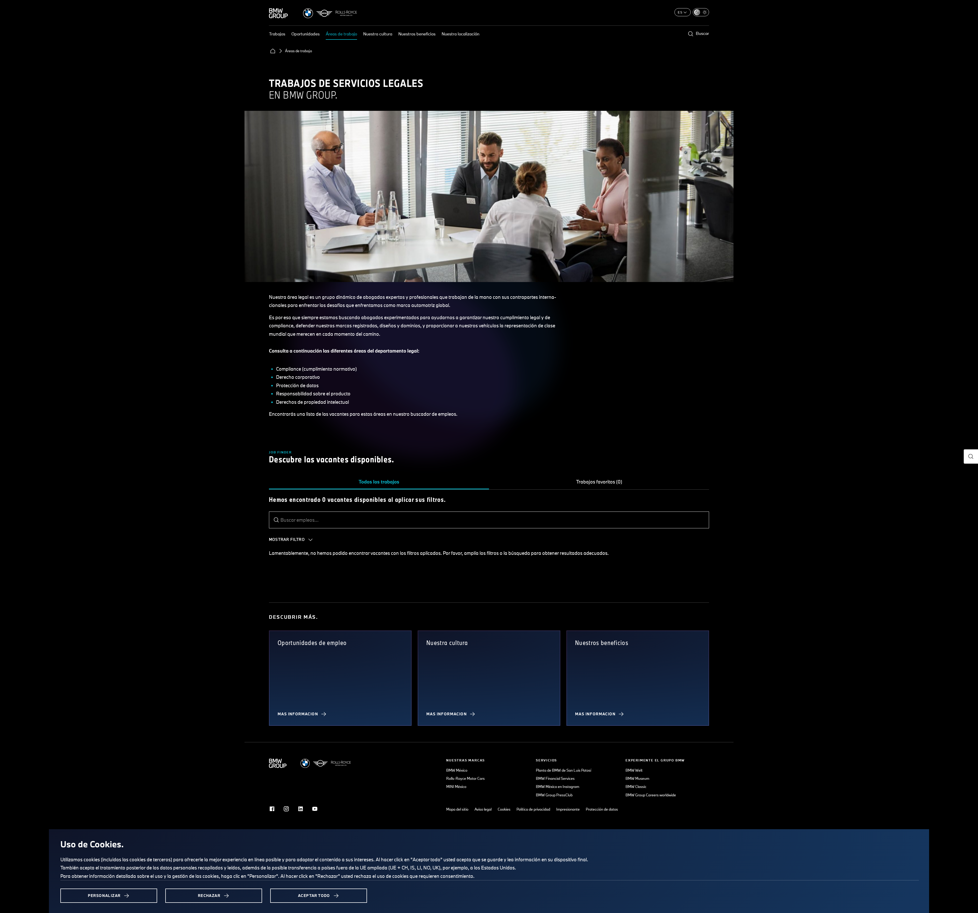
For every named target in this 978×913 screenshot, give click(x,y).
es (680, 12)
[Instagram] (286, 809)
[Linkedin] (300, 809)
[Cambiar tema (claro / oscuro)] (701, 12)
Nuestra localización (460, 33)
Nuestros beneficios (417, 33)
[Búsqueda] (276, 520)
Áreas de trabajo (341, 33)
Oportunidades (305, 33)
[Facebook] (272, 809)
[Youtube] (315, 809)
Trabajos (277, 33)
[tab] (379, 482)
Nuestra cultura (377, 33)
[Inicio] (273, 51)
